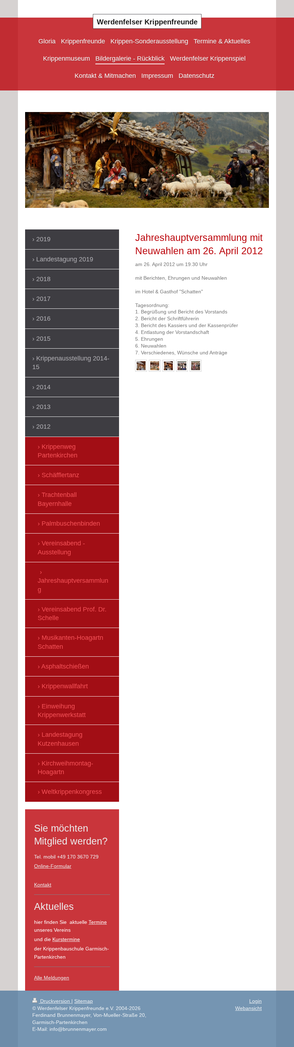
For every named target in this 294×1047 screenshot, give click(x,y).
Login (255, 1001)
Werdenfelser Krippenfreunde (147, 22)
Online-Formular (52, 866)
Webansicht (248, 1008)
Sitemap (83, 1001)
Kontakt (42, 885)
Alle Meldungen (51, 978)
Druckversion (55, 1001)
